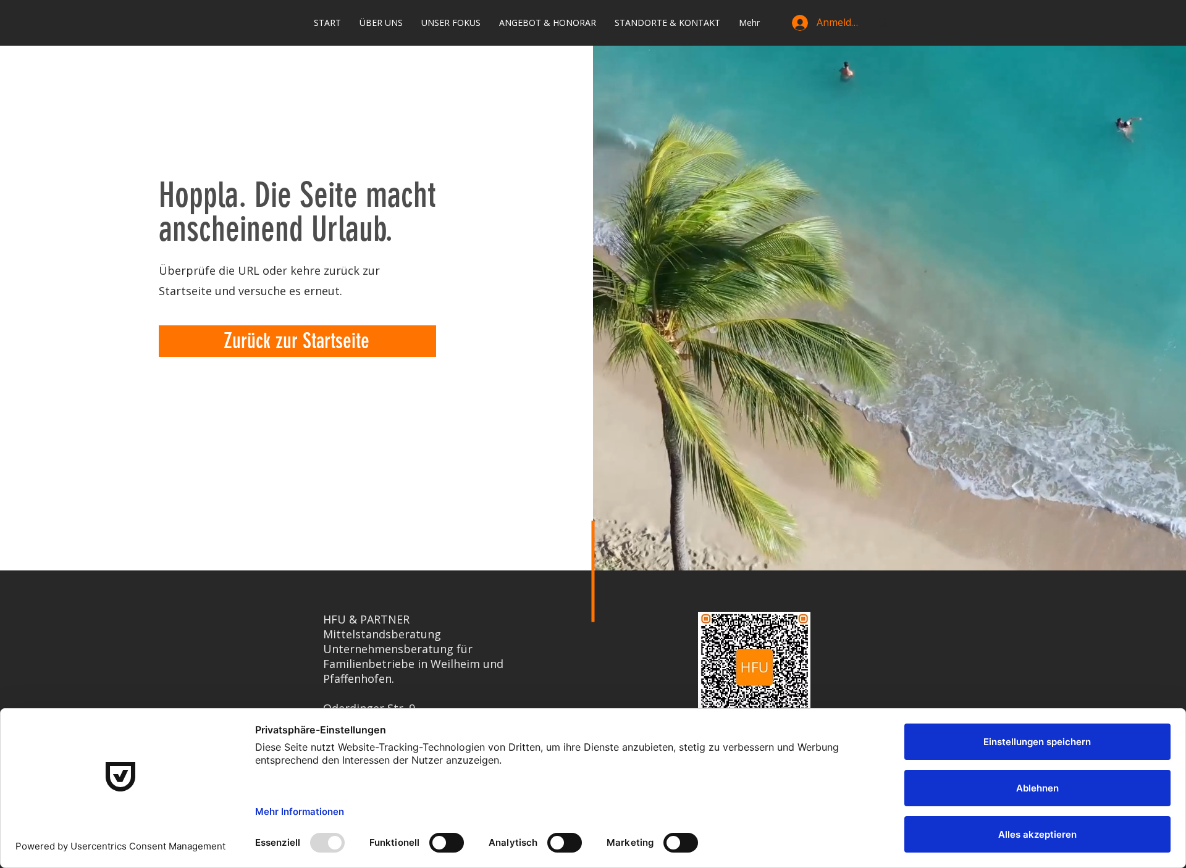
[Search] (883, 23)
